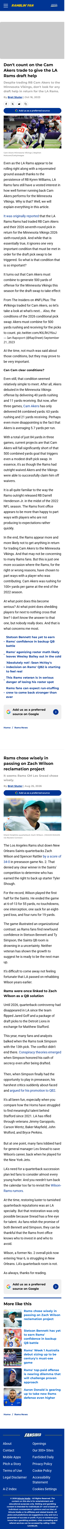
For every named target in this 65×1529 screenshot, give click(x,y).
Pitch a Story (12, 1464)
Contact (8, 1450)
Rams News (21, 727)
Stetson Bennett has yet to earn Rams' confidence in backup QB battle (30, 641)
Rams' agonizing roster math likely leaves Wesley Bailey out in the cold (33, 654)
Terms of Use (12, 1470)
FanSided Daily (43, 1457)
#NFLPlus (42, 300)
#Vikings (10, 305)
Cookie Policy (42, 1470)
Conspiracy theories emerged (40, 1052)
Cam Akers (31, 406)
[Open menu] (6, 5)
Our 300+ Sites (42, 1450)
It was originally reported (21, 216)
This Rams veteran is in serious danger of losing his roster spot (30, 680)
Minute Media (23, 1498)
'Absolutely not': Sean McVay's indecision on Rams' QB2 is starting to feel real (33, 667)
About (7, 1443)
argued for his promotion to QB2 (32, 1090)
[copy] (25, 104)
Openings (39, 1443)
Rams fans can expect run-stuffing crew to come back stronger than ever (32, 692)
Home (7, 727)
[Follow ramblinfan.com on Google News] (55, 712)
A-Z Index (10, 1489)
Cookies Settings (44, 1489)
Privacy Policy (42, 1464)
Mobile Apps (12, 1457)
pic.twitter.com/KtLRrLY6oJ (37, 333)
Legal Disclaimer (15, 1477)
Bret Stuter (15, 97)
